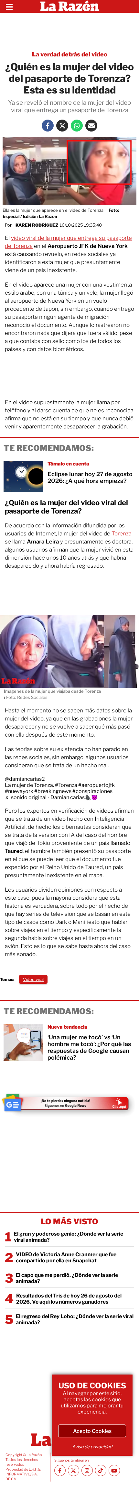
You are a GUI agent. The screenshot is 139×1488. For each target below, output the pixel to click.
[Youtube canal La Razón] (114, 1470)
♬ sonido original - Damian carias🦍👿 (51, 797)
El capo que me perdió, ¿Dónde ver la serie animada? (67, 1278)
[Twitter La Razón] (62, 126)
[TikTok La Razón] (100, 1470)
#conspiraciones (92, 791)
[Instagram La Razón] (87, 1470)
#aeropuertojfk (96, 785)
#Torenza (66, 785)
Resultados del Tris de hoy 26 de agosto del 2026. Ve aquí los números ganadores (69, 1299)
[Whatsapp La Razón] (77, 126)
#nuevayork (19, 791)
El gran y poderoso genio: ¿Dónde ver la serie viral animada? (68, 1237)
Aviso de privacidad (92, 1446)
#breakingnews (52, 791)
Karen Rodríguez (37, 225)
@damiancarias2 (25, 779)
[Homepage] (69, 6)
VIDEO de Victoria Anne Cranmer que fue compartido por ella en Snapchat (66, 1257)
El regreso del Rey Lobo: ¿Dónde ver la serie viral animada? (75, 1319)
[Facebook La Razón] (48, 126)
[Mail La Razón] (91, 126)
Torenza (122, 533)
